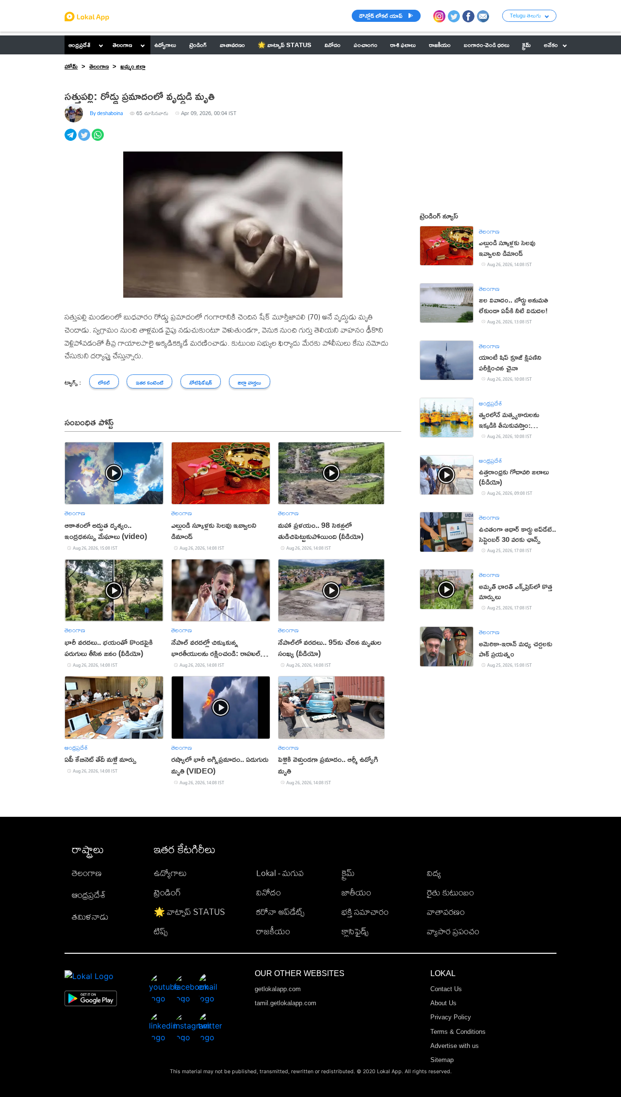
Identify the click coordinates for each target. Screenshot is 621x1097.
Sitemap (442, 1059)
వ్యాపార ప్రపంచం (453, 931)
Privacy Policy (450, 1017)
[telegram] (71, 140)
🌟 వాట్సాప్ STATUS (189, 911)
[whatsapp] (98, 140)
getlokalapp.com (278, 989)
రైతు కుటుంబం (450, 892)
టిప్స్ (160, 931)
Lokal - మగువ (280, 872)
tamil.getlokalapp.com (285, 1003)
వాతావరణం (446, 911)
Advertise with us (454, 1045)
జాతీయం (356, 892)
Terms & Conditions (458, 1031)
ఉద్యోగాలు (170, 872)
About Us (443, 1003)
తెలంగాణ (122, 44)
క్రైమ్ (348, 872)
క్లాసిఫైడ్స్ (355, 931)
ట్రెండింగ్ (167, 892)
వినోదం (268, 892)
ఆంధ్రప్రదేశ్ (79, 44)
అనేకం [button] (551, 44)
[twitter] (85, 140)
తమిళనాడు (90, 916)
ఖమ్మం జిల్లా (133, 66)
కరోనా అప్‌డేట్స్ (280, 911)
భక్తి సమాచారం (365, 911)
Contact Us (446, 989)
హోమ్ (71, 66)
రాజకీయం (273, 931)
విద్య (434, 872)
